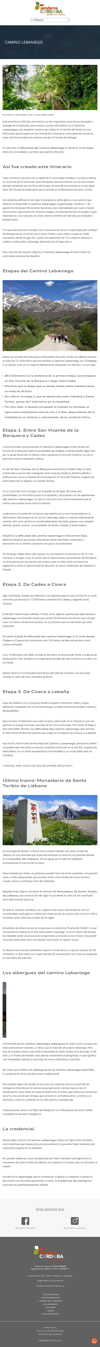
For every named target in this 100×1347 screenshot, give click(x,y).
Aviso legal (50, 1327)
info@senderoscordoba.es (50, 1286)
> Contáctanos (50, 1314)
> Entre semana (50, 1298)
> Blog (50, 1311)
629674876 (43, 1281)
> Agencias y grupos (50, 1301)
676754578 (57, 1281)
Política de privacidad (50, 1331)
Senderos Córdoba (25, 1228)
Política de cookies (50, 1334)
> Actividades (50, 1294)
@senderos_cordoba (75, 1228)
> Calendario (50, 1304)
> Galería (50, 1307)
